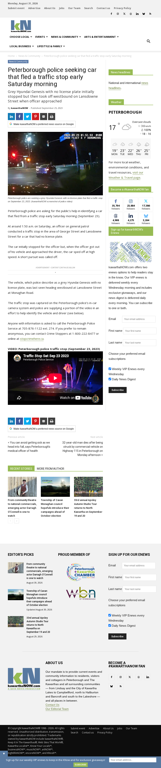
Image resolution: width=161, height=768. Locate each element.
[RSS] (150, 13)
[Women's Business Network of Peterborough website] (80, 599)
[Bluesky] (144, 13)
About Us (49, 8)
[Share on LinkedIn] (11, 116)
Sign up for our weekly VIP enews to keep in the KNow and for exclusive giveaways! (55, 760)
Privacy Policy (122, 8)
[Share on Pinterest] (35, 116)
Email (115, 319)
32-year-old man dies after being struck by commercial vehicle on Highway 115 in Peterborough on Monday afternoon (82, 449)
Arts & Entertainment (100, 37)
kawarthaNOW (19, 108)
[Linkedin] (137, 13)
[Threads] (131, 13)
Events (40, 37)
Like (115, 200)
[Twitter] (124, 13)
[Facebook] (111, 13)
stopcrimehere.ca (32, 339)
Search (88, 8)
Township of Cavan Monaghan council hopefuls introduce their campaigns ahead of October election (55, 508)
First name (115, 330)
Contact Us (52, 704)
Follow (130, 200)
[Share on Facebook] (19, 116)
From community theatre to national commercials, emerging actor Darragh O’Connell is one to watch (22, 508)
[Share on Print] (51, 116)
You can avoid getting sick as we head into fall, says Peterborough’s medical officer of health (29, 446)
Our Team (74, 8)
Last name (115, 342)
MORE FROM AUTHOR (50, 468)
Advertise (34, 8)
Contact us (103, 8)
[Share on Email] (43, 116)
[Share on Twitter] (27, 116)
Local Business (20, 46)
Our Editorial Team (57, 708)
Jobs (61, 8)
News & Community (64, 37)
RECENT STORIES (21, 468)
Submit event (16, 8)
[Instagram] (118, 13)
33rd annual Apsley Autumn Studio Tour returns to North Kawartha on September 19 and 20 (88, 508)
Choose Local (19, 37)
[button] (148, 41)
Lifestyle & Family (49, 46)
